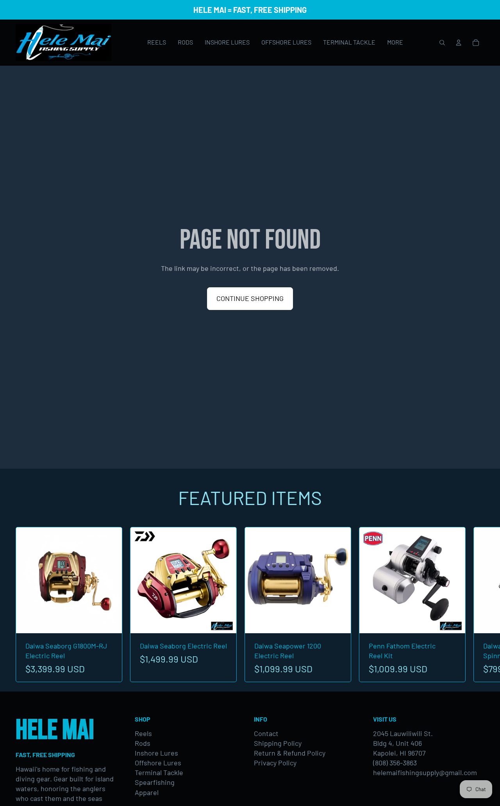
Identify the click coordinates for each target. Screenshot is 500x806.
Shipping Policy (278, 743)
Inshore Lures (156, 753)
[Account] (458, 42)
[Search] (442, 42)
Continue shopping (250, 298)
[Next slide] (475, 604)
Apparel (147, 792)
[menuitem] (395, 42)
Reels (143, 733)
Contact (266, 733)
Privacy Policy (275, 762)
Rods (142, 743)
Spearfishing (155, 782)
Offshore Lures (158, 762)
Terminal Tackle (159, 772)
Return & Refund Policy (289, 753)
